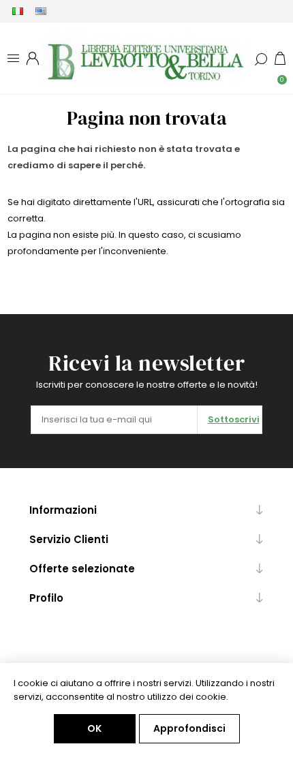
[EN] (41, 11)
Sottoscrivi (234, 419)
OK (94, 728)
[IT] (18, 11)
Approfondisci (189, 728)
